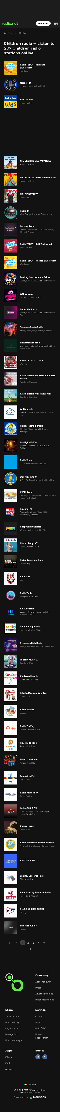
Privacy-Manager (14, 1040)
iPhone (8, 1057)
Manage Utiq (11, 1034)
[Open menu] (56, 23)
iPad (7, 1063)
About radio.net (43, 982)
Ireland (32, 1085)
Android (9, 1069)
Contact (39, 1016)
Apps (37, 1022)
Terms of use (12, 1016)
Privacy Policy (12, 1022)
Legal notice (11, 1028)
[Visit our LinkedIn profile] (37, 1056)
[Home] (5, 33)
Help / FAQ (40, 1028)
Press (38, 988)
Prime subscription (41, 1036)
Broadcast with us (44, 1000)
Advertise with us (44, 994)
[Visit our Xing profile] (45, 1056)
